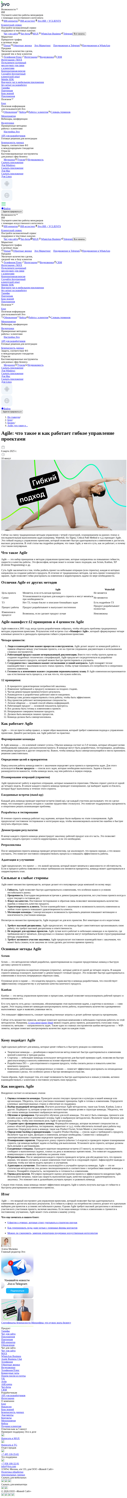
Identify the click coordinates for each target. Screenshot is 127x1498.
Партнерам (7, 90)
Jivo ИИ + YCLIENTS (49, 21)
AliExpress (6, 1384)
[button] (63, 9)
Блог (3, 1404)
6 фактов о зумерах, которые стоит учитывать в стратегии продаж (42, 1222)
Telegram (67, 33)
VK (3, 1378)
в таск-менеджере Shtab (40, 1022)
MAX (36, 33)
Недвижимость (36, 159)
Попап (7, 45)
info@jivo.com (8, 1466)
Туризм (21, 159)
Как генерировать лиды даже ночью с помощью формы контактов (42, 1227)
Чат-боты (25, 33)
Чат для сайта (11, 33)
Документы (7, 1415)
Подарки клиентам (11, 1426)
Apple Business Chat (11, 1359)
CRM (59, 57)
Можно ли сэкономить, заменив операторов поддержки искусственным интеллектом (52, 1233)
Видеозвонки (47, 57)
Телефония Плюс (13, 57)
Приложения (8, 96)
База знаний (7, 93)
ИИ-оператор (11, 21)
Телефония (7, 1362)
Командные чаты (10, 1373)
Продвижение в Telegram (66, 45)
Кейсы (22, 112)
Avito (4, 1381)
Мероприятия (8, 1420)
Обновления (10, 112)
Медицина (9, 159)
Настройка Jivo (12, 131)
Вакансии (6, 1406)
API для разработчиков (13, 1395)
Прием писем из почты (13, 1376)
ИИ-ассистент (27, 21)
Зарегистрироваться (12, 211)
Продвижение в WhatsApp (96, 45)
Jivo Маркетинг (42, 45)
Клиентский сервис (11, 25)
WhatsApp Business (51, 33)
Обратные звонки (22, 45)
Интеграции (30, 57)
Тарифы (5, 87)
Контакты (6, 1418)
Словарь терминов (60, 112)
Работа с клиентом (38, 112)
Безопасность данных (12, 1412)
